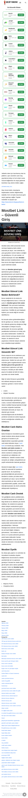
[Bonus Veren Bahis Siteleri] (11, 2)
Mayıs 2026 (4, 630)
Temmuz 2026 (5, 625)
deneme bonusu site (7, 700)
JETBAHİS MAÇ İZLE (7, 186)
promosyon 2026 (6, 755)
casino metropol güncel (7, 683)
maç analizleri (5, 742)
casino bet (4, 676)
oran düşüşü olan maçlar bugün (9, 750)
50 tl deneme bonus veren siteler (10, 646)
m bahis (3, 740)
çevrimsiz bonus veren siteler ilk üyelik (11, 690)
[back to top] (24, 794)
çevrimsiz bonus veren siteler (9, 688)
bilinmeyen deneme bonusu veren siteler (12, 658)
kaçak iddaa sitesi (6, 733)
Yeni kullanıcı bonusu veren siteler (10, 771)
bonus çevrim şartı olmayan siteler (10, 661)
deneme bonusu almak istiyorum (10, 695)
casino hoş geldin (6, 680)
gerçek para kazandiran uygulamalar (11, 720)
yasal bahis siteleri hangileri (8, 762)
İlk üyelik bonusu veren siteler (9, 728)
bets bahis (4, 656)
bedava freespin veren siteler (9, 653)
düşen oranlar (5, 708)
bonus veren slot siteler (7, 666)
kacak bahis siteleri (6, 730)
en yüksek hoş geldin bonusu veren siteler (12, 713)
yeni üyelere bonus (6, 774)
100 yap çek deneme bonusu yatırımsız (11, 641)
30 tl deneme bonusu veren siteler (10, 643)
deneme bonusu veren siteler (9, 703)
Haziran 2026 (5, 628)
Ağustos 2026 (5, 623)
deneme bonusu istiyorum (8, 698)
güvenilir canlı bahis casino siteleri (10, 723)
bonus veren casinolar (7, 663)
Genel (3, 718)
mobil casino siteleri (6, 745)
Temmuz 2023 (5, 635)
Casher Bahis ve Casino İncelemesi (10, 673)
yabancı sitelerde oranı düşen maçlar (11, 760)
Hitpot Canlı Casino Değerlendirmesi (10, 725)
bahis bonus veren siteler (8, 648)
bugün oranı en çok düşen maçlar (10, 668)
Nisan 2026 (4, 633)
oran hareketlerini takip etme (9, 752)
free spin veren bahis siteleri (8, 715)
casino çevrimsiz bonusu (8, 678)
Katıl (22, 14)
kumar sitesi (4, 737)
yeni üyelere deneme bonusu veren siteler (12, 776)
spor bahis (19, 467)
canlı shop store (5, 671)
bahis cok (4, 651)
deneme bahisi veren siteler (8, 693)
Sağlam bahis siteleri (7, 757)
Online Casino (5, 747)
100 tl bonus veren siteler (8, 638)
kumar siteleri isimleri (7, 735)
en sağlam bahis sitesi (7, 710)
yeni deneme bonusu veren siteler (10, 769)
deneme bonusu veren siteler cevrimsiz (11, 705)
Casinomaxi (4, 685)
